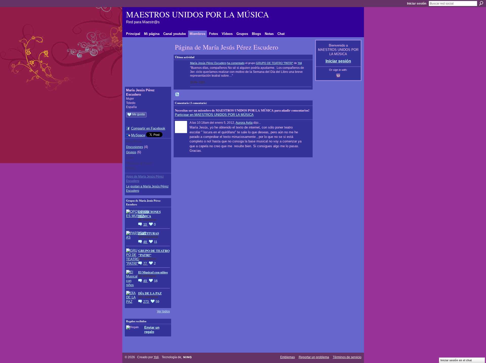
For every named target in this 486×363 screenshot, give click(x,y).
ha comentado (236, 63)
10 (145, 224)
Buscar (481, 3)
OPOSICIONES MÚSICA (149, 213)
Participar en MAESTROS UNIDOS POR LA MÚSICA (214, 115)
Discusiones (134, 147)
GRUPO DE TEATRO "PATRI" (154, 252)
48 (145, 242)
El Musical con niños (153, 272)
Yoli (300, 63)
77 (145, 263)
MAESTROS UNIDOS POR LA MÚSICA (197, 14)
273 (146, 302)
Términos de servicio (347, 357)
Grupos (131, 152)
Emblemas (287, 357)
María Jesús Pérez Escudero (208, 63)
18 (155, 281)
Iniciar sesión (416, 3)
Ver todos (163, 311)
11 (155, 242)
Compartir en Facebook (148, 128)
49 (145, 281)
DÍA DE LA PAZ (150, 293)
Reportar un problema (314, 357)
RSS (177, 94)
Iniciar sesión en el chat (456, 360)
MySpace (138, 135)
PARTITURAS (148, 233)
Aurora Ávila (244, 122)
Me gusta (138, 114)
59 (157, 302)
